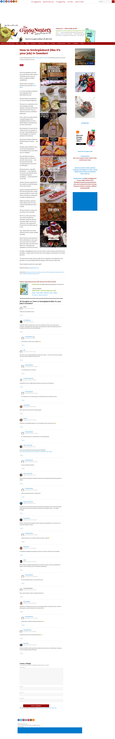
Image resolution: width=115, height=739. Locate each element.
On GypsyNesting (60, 2)
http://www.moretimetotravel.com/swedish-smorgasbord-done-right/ (36, 451)
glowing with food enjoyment (55, 272)
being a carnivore (30, 272)
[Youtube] (6, 1)
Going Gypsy (62, 33)
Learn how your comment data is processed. (47, 708)
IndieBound (46, 292)
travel (37, 273)
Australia (33, 44)
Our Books (70, 2)
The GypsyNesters (36, 2)
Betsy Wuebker (26, 601)
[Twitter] (4, 1)
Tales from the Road (48, 2)
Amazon (33, 292)
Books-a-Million (53, 292)
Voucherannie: (85, 156)
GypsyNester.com (34, 267)
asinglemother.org (78, 178)
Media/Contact (79, 2)
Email (22, 692)
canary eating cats (38, 272)
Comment (23, 667)
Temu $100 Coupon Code (85, 151)
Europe (44, 272)
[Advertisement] (57, 13)
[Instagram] (9, 1)
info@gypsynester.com (22, 723)
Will (24, 350)
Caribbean (75, 44)
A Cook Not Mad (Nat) (28, 378)
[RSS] (16, 1)
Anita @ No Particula (28, 501)
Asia (48, 44)
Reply (21, 315)
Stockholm (29, 273)
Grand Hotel (37, 57)
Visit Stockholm (45, 57)
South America (41, 44)
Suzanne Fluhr (26, 518)
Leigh (24, 560)
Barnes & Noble (39, 292)
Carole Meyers (26, 405)
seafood (25, 273)
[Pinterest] (11, 1)
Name (22, 686)
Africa (27, 44)
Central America (61, 44)
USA (17, 44)
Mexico (69, 44)
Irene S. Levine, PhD (27, 445)
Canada (53, 44)
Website (22, 698)
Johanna (25, 418)
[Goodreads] (14, 1)
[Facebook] (1, 1)
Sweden (34, 273)
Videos (82, 44)
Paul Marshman (27, 320)
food (48, 272)
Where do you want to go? (7, 44)
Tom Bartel (25, 643)
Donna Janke (26, 546)
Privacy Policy (21, 726)
